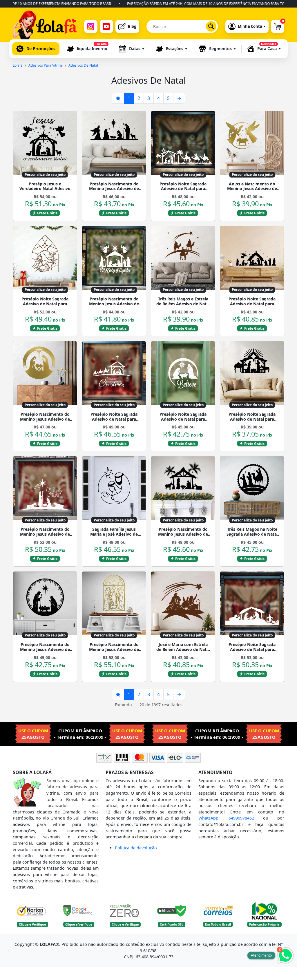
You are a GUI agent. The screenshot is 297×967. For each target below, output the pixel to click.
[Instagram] (90, 26)
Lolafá (18, 65)
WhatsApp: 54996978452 (226, 818)
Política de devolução (136, 848)
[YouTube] (106, 26)
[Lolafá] (45, 26)
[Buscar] (211, 26)
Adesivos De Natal (83, 65)
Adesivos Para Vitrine (45, 65)
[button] (131, 48)
